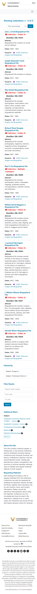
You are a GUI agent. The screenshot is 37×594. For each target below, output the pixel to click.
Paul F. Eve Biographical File (16, 166)
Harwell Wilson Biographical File (18, 330)
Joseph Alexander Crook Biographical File (14, 62)
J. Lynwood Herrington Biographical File (14, 244)
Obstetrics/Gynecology (12, 433)
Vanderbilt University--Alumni (14, 424)
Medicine (7, 430)
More (6, 436)
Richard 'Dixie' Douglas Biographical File (14, 129)
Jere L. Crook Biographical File (17, 31)
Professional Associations (13, 427)
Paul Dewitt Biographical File (16, 90)
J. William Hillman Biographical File (17, 293)
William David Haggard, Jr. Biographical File (15, 206)
